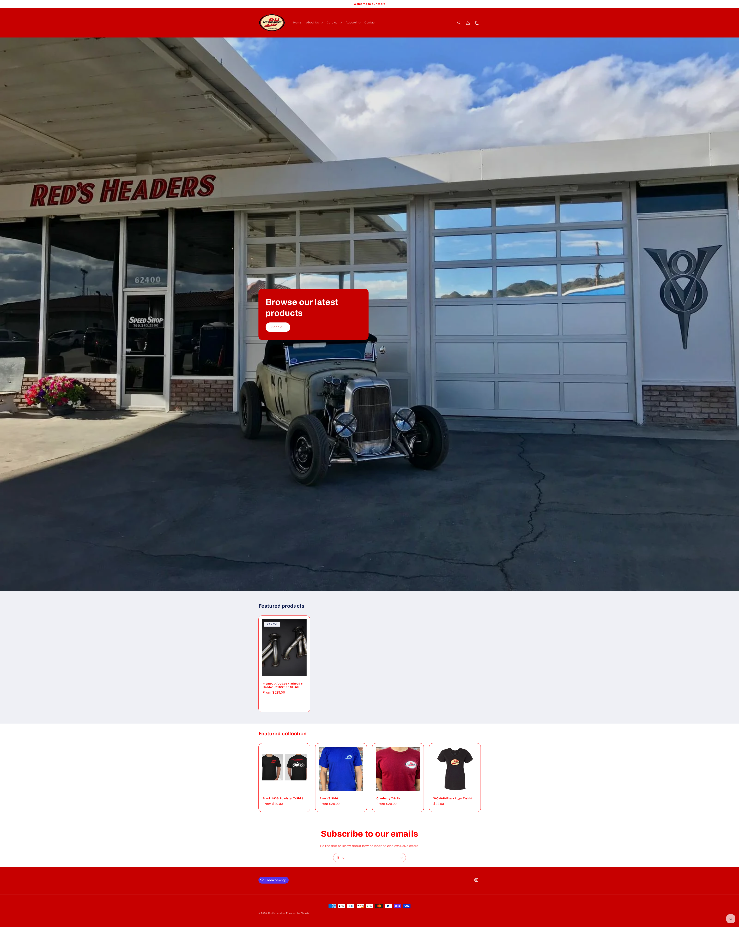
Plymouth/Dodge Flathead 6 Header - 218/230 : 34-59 (283, 685)
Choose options (284, 703)
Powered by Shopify (297, 913)
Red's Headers (276, 913)
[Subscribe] (401, 857)
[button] (314, 22)
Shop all (278, 327)
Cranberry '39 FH (388, 798)
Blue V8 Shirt (328, 798)
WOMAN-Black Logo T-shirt (452, 798)
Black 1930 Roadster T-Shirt (283, 798)
